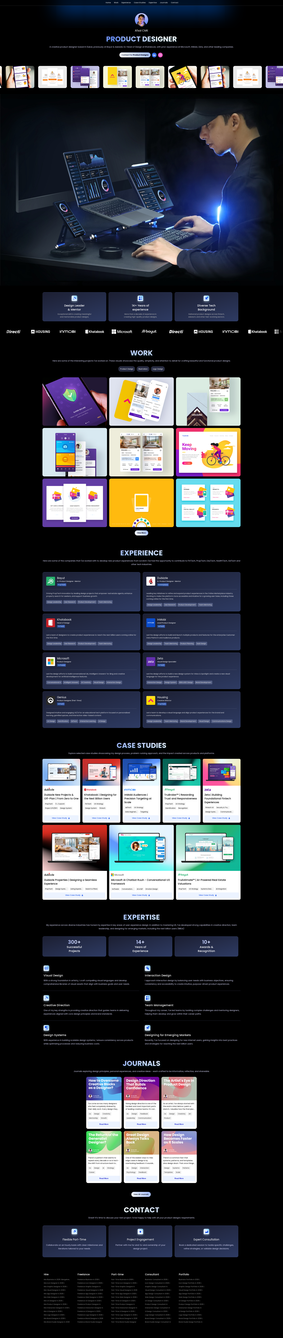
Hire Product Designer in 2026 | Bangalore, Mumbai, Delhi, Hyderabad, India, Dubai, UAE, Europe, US (56, 1304)
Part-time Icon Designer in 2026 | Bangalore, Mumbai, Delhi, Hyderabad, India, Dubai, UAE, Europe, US (124, 1283)
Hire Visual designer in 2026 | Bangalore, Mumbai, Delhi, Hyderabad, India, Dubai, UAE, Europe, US (55, 1290)
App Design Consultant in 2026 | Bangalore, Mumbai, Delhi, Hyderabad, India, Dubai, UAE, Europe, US (157, 1294)
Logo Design (158, 369)
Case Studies (140, 2)
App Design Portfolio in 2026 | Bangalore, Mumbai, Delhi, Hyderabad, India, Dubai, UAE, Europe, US (190, 1294)
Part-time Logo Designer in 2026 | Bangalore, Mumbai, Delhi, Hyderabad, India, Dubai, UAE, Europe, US (124, 1315)
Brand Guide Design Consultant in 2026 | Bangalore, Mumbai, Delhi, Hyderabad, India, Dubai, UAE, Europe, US (158, 1322)
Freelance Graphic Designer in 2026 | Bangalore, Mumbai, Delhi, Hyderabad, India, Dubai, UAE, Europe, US (90, 1287)
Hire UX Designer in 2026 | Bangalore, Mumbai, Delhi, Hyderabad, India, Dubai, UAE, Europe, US (55, 1301)
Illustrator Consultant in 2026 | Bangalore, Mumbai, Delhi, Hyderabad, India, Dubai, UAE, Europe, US (157, 1279)
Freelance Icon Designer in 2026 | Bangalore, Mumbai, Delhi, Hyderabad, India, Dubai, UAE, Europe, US (90, 1283)
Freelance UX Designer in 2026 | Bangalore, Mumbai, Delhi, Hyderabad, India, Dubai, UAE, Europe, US (89, 1301)
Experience (126, 2)
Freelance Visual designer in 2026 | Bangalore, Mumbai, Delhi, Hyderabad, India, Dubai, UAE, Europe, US (90, 1290)
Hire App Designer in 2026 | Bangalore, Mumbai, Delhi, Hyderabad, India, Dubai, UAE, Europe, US (55, 1294)
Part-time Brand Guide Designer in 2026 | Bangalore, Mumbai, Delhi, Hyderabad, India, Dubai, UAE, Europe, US (124, 1322)
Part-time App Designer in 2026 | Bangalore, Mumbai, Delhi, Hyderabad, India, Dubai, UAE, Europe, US (124, 1294)
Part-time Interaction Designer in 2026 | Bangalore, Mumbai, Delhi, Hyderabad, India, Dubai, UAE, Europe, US (124, 1308)
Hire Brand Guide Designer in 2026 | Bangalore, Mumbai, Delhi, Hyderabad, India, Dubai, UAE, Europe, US (57, 1322)
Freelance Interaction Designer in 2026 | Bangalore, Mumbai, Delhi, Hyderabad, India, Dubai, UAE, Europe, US (90, 1308)
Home (108, 2)
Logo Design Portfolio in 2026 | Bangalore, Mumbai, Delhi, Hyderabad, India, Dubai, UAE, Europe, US (190, 1315)
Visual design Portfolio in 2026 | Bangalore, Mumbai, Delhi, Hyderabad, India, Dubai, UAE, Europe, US (191, 1290)
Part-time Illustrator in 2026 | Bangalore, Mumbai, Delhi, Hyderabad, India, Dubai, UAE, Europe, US (122, 1279)
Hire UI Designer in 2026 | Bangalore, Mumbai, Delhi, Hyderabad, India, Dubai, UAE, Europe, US (55, 1311)
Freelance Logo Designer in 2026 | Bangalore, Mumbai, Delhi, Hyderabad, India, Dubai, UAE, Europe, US (90, 1315)
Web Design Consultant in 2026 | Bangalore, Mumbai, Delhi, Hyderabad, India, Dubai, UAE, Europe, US (158, 1297)
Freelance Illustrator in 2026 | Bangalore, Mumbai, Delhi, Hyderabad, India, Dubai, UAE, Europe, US (88, 1279)
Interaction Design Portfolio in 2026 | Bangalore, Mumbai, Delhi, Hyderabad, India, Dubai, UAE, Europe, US (191, 1308)
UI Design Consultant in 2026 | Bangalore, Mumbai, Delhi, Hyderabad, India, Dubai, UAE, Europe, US (156, 1311)
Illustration (143, 369)
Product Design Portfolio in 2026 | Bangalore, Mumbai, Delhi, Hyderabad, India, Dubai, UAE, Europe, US (192, 1304)
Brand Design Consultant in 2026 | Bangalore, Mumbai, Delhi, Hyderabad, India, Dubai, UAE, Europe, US (158, 1318)
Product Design (126, 369)
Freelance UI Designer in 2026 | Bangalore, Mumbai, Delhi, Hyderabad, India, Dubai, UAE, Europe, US (89, 1311)
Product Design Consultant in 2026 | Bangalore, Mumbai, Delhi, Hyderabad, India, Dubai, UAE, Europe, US (157, 1304)
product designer (68, 46)
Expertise (153, 2)
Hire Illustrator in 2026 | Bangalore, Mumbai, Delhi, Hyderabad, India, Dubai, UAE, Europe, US (57, 1279)
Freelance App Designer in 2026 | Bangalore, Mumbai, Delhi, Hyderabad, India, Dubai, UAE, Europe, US (90, 1294)
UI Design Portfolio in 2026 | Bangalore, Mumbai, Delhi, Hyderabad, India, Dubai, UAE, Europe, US (190, 1311)
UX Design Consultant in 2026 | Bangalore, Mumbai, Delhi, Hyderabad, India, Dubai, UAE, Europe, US (157, 1301)
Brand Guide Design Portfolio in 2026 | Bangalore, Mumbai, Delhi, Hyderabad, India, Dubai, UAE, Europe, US (191, 1322)
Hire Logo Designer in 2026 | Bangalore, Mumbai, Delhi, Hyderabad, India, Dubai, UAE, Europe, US (55, 1315)
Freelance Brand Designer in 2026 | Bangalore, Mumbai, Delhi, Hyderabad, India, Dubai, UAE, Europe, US (90, 1318)
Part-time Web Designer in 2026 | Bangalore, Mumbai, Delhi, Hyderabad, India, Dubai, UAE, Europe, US (124, 1297)
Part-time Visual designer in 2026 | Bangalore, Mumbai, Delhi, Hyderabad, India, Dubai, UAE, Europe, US (124, 1290)
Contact (174, 2)
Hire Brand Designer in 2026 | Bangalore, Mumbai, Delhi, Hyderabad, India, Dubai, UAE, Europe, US (55, 1318)
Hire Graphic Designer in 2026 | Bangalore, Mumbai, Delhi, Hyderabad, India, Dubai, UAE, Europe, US (56, 1287)
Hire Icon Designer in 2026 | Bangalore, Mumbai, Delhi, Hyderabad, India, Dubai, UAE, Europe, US (55, 1283)
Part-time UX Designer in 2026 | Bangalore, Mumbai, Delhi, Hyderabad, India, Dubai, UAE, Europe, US (123, 1301)
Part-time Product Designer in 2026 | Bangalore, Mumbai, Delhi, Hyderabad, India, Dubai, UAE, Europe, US (124, 1304)
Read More (103, 1124)
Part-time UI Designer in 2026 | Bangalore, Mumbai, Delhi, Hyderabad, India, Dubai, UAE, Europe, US (123, 1311)
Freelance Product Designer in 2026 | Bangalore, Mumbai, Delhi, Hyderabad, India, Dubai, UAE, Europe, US (90, 1304)
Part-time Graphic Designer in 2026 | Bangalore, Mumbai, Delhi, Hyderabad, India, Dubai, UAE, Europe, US (124, 1287)
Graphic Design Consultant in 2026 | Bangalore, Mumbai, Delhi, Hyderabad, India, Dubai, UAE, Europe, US (157, 1287)
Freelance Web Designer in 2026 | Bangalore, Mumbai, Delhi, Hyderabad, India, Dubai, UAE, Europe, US (90, 1297)
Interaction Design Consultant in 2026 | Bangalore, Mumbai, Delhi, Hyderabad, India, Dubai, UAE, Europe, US (157, 1308)
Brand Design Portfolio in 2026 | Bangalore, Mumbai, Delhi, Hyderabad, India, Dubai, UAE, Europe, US (191, 1318)
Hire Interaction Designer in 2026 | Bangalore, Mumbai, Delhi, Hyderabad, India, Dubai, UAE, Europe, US (57, 1308)
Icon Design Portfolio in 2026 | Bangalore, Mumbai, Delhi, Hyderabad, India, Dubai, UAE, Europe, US (190, 1283)
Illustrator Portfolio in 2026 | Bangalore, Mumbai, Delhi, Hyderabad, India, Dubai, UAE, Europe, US (190, 1279)
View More (141, 533)
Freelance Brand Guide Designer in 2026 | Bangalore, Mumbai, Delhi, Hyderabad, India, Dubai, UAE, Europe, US (90, 1322)
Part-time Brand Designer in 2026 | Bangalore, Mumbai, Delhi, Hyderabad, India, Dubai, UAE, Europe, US (124, 1318)
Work (116, 2)
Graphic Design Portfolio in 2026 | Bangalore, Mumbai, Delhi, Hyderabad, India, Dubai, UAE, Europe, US (192, 1287)
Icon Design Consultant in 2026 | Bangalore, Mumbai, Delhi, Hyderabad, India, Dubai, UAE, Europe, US (157, 1283)
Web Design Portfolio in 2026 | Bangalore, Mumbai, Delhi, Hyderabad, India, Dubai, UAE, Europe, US (190, 1297)
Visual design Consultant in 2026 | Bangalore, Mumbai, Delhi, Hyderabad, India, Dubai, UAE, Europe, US (158, 1290)
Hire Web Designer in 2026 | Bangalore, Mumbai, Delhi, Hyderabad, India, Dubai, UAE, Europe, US (55, 1297)
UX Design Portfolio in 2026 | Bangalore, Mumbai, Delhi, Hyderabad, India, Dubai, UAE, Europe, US (190, 1301)
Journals (164, 2)
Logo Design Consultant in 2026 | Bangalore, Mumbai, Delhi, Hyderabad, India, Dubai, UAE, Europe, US (158, 1315)
